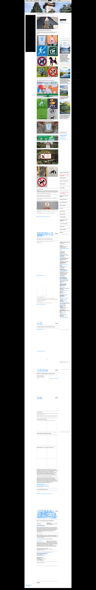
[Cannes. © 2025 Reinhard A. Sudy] (41, 370)
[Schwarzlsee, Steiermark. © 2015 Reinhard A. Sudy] (44, 511)
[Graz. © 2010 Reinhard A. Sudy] (42, 72)
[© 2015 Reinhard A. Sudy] (42, 171)
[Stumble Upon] (49, 564)
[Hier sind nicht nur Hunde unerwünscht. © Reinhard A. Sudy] (44, 515)
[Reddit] (45, 564)
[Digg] (43, 564)
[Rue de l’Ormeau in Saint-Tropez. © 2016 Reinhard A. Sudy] (52, 40)
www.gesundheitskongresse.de (64, 279)
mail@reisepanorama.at (63, 22)
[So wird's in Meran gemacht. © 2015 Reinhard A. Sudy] (47, 89)
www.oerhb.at (39, 538)
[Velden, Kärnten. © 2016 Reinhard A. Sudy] (52, 234)
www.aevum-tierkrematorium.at (41, 555)
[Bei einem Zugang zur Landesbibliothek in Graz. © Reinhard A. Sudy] (54, 517)
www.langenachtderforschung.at (64, 290)
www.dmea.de (62, 293)
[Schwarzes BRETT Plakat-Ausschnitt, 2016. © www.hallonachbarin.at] (52, 171)
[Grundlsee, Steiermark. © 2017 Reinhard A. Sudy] (42, 114)
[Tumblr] (51, 564)
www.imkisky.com (62, 308)
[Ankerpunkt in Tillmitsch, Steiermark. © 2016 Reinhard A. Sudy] (38, 511)
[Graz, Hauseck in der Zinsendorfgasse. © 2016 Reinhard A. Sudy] (42, 40)
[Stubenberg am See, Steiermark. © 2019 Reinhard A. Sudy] (47, 23)
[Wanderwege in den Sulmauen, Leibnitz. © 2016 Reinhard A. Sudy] (38, 513)
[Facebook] (39, 564)
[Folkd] (46, 564)
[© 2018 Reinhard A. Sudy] (47, 145)
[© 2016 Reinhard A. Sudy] (42, 329)
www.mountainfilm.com (63, 271)
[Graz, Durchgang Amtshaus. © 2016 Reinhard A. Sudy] (42, 51)
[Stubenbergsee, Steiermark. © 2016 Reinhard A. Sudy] (47, 502)
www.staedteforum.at (62, 304)
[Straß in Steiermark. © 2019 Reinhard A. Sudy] (47, 224)
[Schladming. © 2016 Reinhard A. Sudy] (52, 517)
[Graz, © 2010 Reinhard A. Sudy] (47, 313)
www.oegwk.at (62, 313)
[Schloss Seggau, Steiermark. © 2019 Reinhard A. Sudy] (52, 114)
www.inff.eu (61, 260)
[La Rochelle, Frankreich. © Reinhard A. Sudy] (44, 517)
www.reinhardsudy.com (63, 138)
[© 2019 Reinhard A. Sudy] (42, 182)
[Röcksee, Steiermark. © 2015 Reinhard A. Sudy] (41, 511)
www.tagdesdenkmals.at (63, 253)
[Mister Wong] (48, 564)
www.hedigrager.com (46, 486)
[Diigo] (52, 564)
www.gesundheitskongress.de (64, 264)
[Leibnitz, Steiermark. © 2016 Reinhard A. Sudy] (42, 103)
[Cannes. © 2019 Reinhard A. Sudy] (47, 387)
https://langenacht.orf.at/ (63, 257)
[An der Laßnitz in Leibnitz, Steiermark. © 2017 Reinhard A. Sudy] (52, 103)
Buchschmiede (67, 61)
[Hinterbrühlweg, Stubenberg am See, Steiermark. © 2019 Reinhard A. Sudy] (46, 513)
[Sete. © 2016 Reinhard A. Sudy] (52, 51)
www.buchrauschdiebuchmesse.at (64, 248)
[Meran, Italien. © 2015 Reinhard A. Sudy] (52, 513)
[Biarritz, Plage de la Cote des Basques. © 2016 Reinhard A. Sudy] (52, 61)
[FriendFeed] (54, 564)
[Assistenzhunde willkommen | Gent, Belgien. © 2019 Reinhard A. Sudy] (41, 235)
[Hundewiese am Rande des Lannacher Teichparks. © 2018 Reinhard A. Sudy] (47, 138)
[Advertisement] (47, 574)
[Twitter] (40, 564)
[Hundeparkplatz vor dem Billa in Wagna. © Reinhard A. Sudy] (38, 517)
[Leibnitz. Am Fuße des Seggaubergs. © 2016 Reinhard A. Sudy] (41, 517)
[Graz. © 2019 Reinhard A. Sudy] (52, 515)
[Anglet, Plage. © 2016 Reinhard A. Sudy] (42, 61)
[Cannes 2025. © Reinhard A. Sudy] (52, 72)
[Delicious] (42, 564)
